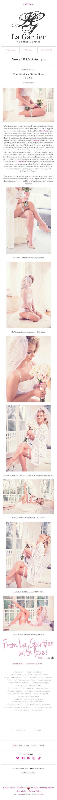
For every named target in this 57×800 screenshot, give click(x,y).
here (30, 179)
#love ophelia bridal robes (28, 685)
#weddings (37, 710)
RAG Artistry (44, 131)
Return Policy (21, 791)
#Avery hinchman (34, 672)
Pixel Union (40, 794)
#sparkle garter (14, 691)
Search (12, 788)
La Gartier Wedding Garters (31, 768)
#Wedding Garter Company (38, 705)
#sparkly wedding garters (37, 691)
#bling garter (41, 675)
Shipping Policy (46, 788)
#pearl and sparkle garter (20, 688)
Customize (21, 788)
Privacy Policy (35, 791)
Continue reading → (34, 664)
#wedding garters (43, 707)
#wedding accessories (28, 696)
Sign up (31, 4)
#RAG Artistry (42, 688)
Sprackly (22, 794)
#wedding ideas (22, 710)
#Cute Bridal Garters (25, 680)
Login (25, 4)
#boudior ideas (36, 677)
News (16, 59)
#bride (8, 680)
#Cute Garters (44, 680)
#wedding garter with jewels (18, 707)
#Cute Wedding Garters (19, 683)
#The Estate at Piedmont (19, 694)
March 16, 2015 (28, 69)
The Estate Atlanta (20, 162)
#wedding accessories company (28, 699)
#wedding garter (15, 705)
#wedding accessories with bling (28, 702)
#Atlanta (19, 672)
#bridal (49, 677)
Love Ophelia (36, 140)
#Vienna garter (41, 694)
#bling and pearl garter (20, 675)
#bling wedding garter (15, 677)
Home (15, 745)
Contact (35, 788)
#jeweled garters (41, 683)
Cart (28, 49)
